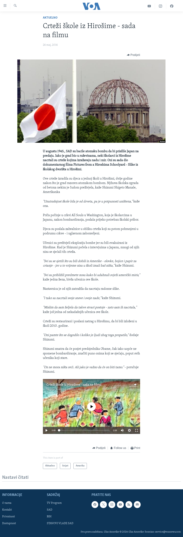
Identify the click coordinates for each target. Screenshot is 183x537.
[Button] (133, 55)
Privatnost (8, 516)
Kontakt (7, 510)
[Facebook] (171, 6)
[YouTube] (149, 6)
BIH (49, 516)
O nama (6, 503)
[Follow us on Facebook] (95, 504)
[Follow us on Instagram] (111, 504)
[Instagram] (160, 6)
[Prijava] (137, 504)
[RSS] (128, 504)
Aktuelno (50, 17)
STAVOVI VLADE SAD (60, 523)
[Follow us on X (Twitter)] (103, 504)
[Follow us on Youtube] (120, 504)
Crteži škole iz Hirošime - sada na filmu (73, 385)
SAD (49, 510)
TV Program (54, 503)
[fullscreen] (136, 430)
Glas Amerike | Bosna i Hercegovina (71, 389)
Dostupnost (9, 523)
